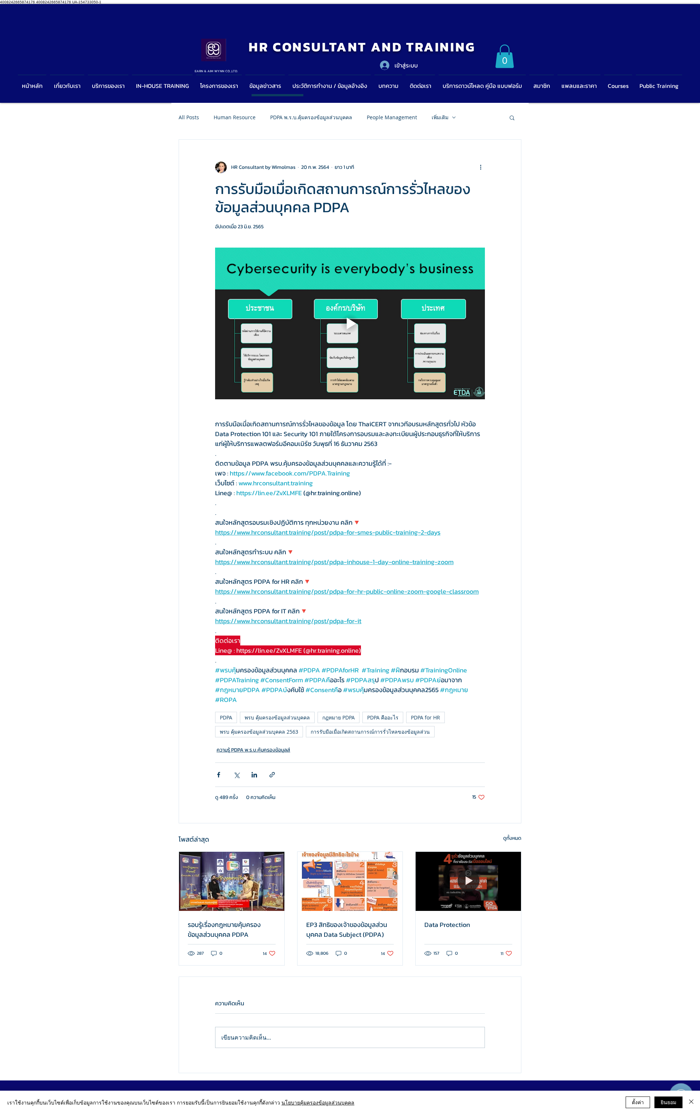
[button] (504, 56)
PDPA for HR (425, 717)
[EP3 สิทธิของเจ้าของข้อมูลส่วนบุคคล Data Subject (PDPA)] (350, 881)
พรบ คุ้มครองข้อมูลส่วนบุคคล (277, 717)
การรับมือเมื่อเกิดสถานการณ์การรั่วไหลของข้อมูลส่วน (370, 731)
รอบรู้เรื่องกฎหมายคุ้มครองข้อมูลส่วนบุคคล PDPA (224, 929)
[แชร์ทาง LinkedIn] (254, 774)
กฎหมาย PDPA (338, 717)
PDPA (226, 717)
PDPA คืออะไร (382, 717)
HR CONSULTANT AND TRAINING (362, 47)
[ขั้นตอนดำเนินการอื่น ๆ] (480, 167)
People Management (392, 117)
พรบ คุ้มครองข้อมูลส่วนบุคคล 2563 (259, 731)
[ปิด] (691, 1102)
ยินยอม (668, 1102)
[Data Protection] (468, 881)
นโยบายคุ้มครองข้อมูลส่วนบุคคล (317, 1102)
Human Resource (235, 117)
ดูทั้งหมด (512, 838)
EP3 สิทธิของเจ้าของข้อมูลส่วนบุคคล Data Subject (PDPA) (346, 929)
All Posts (189, 117)
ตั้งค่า (638, 1102)
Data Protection (447, 924)
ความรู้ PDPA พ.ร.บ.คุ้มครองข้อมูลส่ (253, 750)
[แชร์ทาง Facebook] (218, 774)
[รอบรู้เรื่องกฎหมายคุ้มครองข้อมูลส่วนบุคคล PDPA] (231, 881)
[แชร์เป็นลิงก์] (272, 774)
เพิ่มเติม (440, 117)
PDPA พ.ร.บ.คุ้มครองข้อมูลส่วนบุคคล (311, 117)
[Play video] (350, 323)
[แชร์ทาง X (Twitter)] (236, 774)
